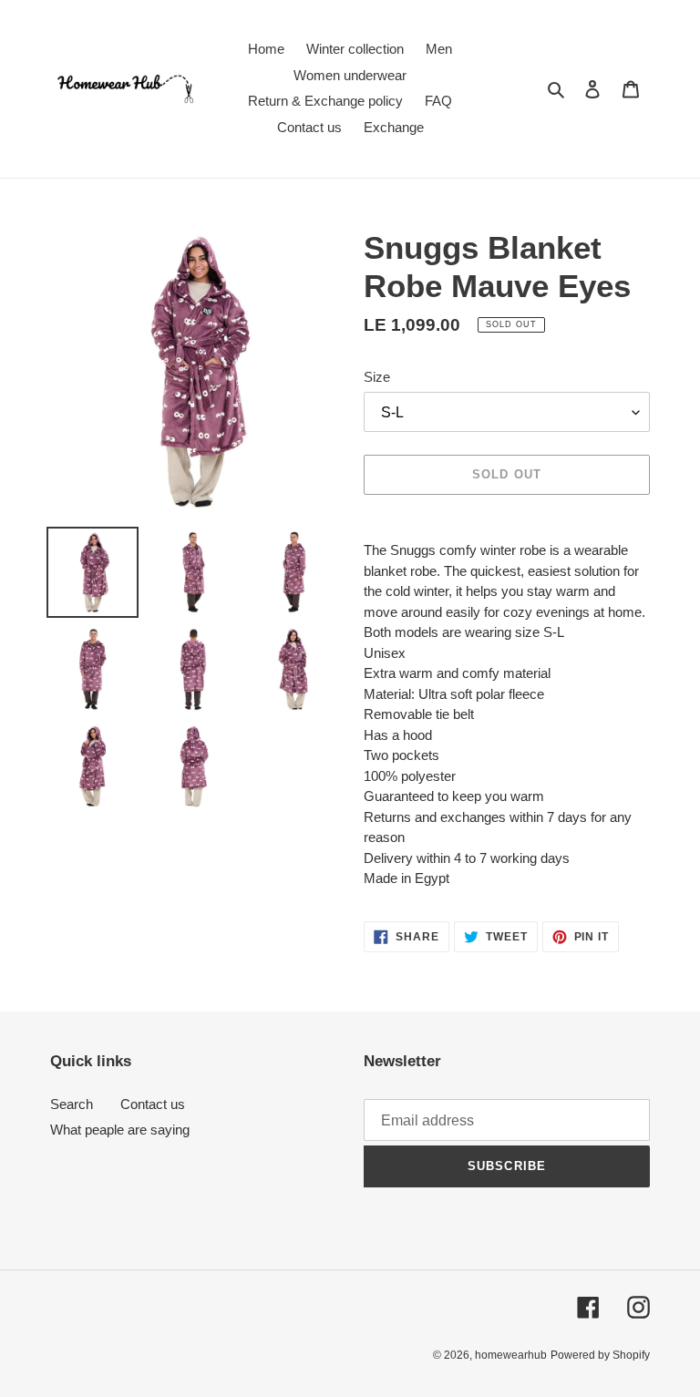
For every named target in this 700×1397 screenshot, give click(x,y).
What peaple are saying (120, 1129)
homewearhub (511, 1355)
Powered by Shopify (600, 1355)
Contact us (152, 1104)
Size (377, 377)
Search (71, 1104)
